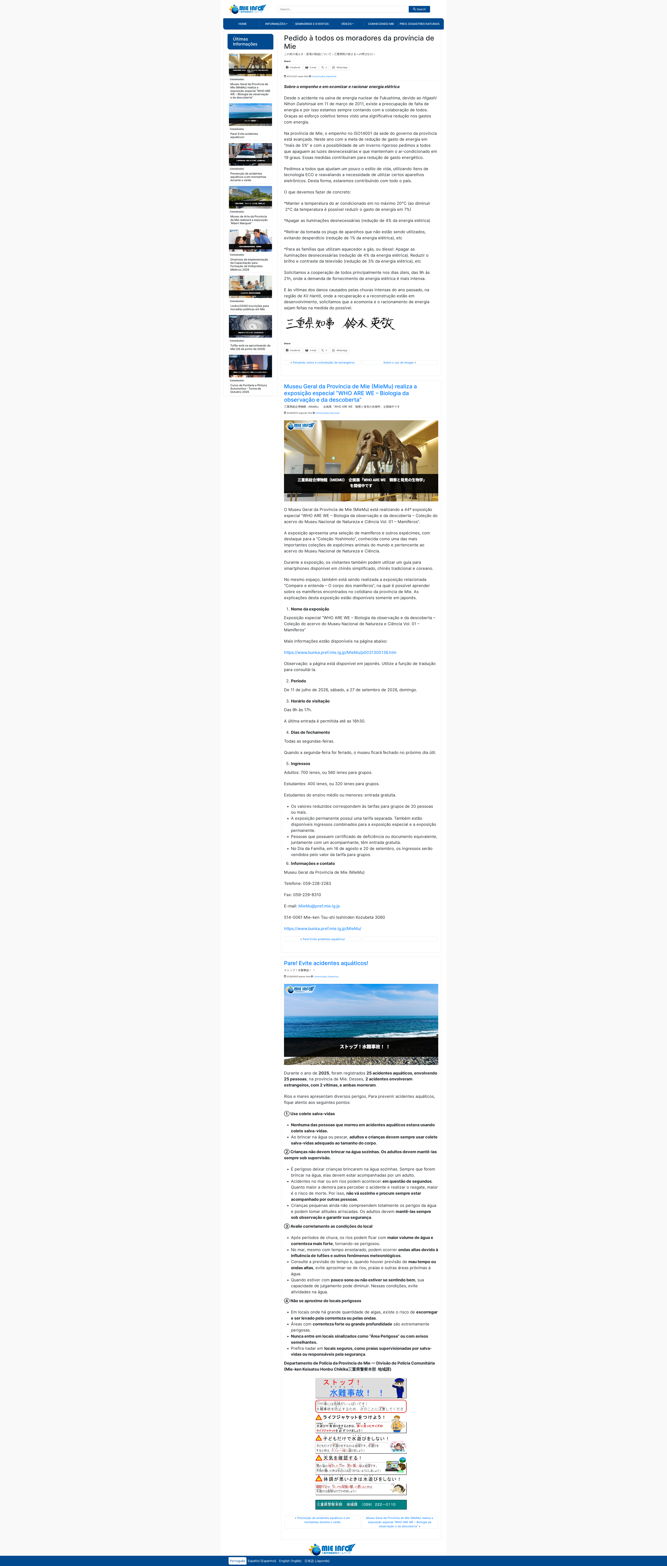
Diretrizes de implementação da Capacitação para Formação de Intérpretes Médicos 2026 (249, 264)
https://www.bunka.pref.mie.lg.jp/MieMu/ (322, 928)
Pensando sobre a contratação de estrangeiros (324, 362)
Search (421, 9)
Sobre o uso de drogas (398, 362)
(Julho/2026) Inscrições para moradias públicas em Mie (249, 307)
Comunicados (237, 79)
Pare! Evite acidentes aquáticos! (244, 135)
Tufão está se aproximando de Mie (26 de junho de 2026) (250, 347)
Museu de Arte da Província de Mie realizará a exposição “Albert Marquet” (249, 220)
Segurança (333, 976)
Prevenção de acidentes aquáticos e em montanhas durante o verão (248, 177)
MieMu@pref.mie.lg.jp (319, 906)
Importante (331, 76)
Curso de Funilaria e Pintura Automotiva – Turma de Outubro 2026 (248, 388)
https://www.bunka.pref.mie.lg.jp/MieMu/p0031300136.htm (340, 652)
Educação (335, 413)
